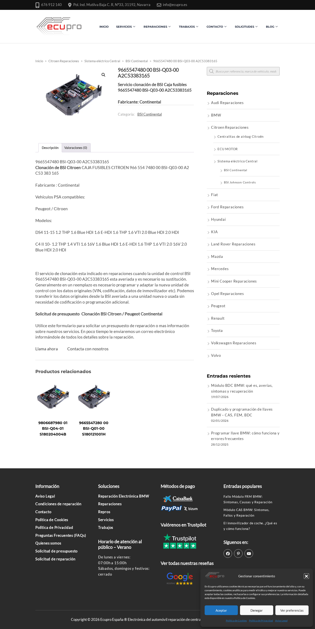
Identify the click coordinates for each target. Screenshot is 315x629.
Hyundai (218, 219)
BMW (216, 115)
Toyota (217, 330)
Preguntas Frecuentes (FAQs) (60, 535)
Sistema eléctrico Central (238, 161)
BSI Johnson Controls (240, 182)
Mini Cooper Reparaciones (234, 281)
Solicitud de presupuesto (56, 551)
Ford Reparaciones (227, 207)
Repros (104, 512)
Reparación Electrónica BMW (123, 496)
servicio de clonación (59, 273)
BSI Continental (149, 114)
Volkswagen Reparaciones (233, 343)
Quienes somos (48, 543)
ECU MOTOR (228, 149)
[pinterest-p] (238, 553)
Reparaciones (155, 26)
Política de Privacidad (261, 620)
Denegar (256, 610)
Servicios (124, 26)
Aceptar (221, 610)
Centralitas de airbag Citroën (241, 136)
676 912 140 (51, 4)
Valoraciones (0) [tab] (75, 148)
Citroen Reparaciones (230, 127)
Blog (270, 26)
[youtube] (248, 553)
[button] (306, 576)
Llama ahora (46, 348)
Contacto (43, 512)
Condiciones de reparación (58, 504)
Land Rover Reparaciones (233, 244)
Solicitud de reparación (55, 559)
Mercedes (219, 268)
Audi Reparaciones (227, 102)
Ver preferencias (292, 610)
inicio (104, 26)
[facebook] (228, 553)
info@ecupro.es (175, 4)
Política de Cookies (236, 620)
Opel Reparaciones (227, 293)
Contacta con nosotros (87, 348)
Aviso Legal (281, 620)
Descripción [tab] (50, 148)
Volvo (216, 355)
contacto (215, 26)
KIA (214, 232)
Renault (218, 318)
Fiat (214, 194)
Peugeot (218, 306)
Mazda (217, 256)
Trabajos (187, 26)
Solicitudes (244, 26)
